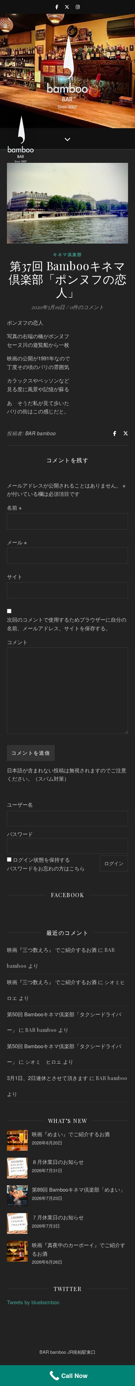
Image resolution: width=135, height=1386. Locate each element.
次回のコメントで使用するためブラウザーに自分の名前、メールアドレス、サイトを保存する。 (66, 624)
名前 (14, 507)
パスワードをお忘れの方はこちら (46, 868)
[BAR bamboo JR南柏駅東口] (67, 71)
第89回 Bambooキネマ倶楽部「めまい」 (78, 1189)
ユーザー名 (20, 804)
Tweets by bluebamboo (33, 1302)
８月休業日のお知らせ (58, 1161)
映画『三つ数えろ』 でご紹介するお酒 (52, 949)
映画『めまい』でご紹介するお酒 (71, 1134)
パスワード (20, 833)
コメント (17, 642)
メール (17, 542)
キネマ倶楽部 (67, 254)
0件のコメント (87, 307)
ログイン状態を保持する (41, 859)
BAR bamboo (40, 433)
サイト (14, 576)
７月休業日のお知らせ (58, 1217)
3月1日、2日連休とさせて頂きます (47, 1077)
